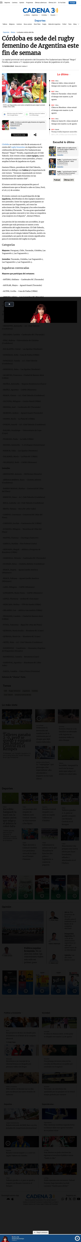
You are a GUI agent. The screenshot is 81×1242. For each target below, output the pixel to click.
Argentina (35, 15)
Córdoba (44, 15)
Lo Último (27, 15)
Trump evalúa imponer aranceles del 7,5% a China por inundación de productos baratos (64, 134)
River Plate (37, 24)
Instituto (19, 24)
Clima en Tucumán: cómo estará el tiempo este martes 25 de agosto (64, 96)
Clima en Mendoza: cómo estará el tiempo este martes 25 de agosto (64, 110)
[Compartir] (35, 135)
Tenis (69, 24)
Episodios (13, 128)
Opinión (21, 2)
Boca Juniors (28, 24)
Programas (29, 2)
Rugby (44, 24)
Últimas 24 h (52, 2)
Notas (13, 32)
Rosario (53, 15)
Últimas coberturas (41, 2)
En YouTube (61, 2)
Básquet (76, 24)
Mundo (57, 129)
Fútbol (64, 24)
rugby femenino (18, 147)
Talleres (4, 24)
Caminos (14, 2)
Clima (56, 81)
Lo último (63, 74)
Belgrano (12, 24)
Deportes (7, 2)
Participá (72, 3)
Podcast (57, 180)
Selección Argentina (54, 24)
